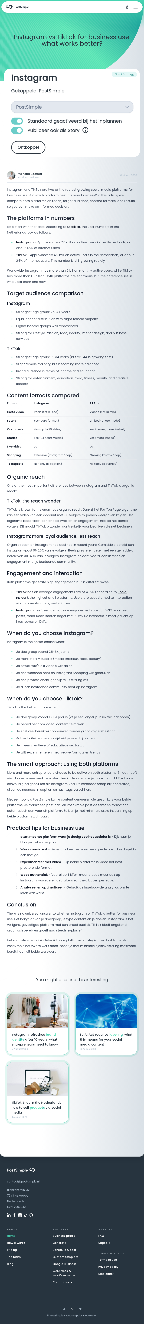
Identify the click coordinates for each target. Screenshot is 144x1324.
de (79, 1309)
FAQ (101, 1236)
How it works (16, 1243)
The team (14, 1257)
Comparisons (62, 1282)
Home (11, 1236)
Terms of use (107, 1260)
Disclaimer (106, 1274)
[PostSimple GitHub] (31, 1215)
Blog (10, 1264)
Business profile (64, 1236)
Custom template (65, 1257)
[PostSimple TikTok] (25, 1215)
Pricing (12, 1250)
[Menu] (135, 7)
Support (104, 1243)
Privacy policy (108, 1267)
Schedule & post (64, 1250)
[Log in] (127, 7)
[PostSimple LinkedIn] (9, 1215)
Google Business (65, 1264)
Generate (59, 1243)
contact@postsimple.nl (23, 1181)
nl (64, 1309)
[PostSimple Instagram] (20, 1215)
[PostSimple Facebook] (14, 1215)
